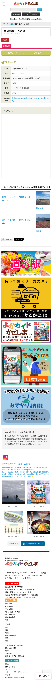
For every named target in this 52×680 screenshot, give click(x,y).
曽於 (7, 650)
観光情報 (16, 14)
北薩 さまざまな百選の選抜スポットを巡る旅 (21, 595)
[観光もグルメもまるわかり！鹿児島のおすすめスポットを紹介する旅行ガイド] (26, 3)
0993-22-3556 (18, 73)
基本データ (12, 52)
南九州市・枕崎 (11, 635)
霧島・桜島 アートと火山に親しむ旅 (18, 592)
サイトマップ (19, 578)
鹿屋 (7, 640)
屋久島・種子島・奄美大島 (15, 656)
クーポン (13, 19)
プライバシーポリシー (34, 575)
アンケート (34, 573)
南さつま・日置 (11, 648)
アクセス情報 (24, 19)
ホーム (6, 23)
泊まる (7, 669)
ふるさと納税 (36, 19)
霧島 (7, 630)
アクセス (37, 52)
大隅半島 (8, 653)
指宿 (5, 39)
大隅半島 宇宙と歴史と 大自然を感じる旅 (20, 597)
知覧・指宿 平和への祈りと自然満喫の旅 (20, 589)
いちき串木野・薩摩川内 (14, 645)
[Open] (13, 492)
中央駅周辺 (9, 606)
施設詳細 (6, 46)
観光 (7, 664)
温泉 (12, 23)
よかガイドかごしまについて (17, 573)
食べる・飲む (10, 667)
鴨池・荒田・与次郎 (12, 612)
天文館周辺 (9, 609)
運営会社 (30, 578)
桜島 (7, 620)
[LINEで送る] (7, 239)
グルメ (25, 14)
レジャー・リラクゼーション (15, 672)
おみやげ (35, 14)
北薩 (7, 632)
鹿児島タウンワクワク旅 (14, 587)
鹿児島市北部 (10, 614)
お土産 (7, 674)
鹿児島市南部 (10, 617)
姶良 (7, 638)
